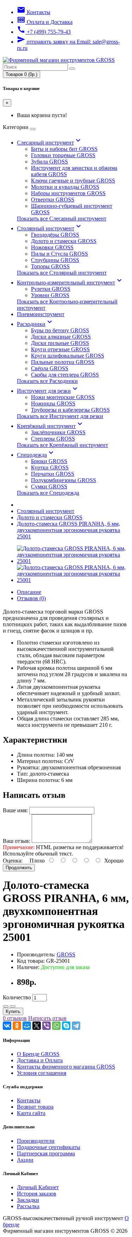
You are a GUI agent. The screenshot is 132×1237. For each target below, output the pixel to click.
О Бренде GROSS (38, 1054)
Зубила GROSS (49, 162)
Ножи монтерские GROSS (63, 397)
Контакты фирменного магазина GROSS (66, 1067)
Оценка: (13, 861)
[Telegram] (76, 1025)
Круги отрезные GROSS (60, 349)
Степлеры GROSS (53, 439)
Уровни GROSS (50, 295)
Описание (29, 592)
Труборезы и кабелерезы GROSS (70, 410)
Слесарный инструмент (49, 143)
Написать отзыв (47, 1018)
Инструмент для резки (48, 391)
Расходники (35, 324)
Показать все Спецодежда (48, 493)
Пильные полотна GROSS (62, 362)
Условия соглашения (41, 1073)
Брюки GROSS (49, 461)
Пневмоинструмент (40, 314)
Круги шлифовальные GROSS (67, 356)
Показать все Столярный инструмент (62, 273)
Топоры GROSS (50, 266)
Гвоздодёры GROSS (55, 235)
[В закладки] (5, 1006)
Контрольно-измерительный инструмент (70, 283)
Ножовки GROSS (52, 247)
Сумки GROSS (49, 486)
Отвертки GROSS (52, 200)
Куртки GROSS (50, 467)
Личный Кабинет (38, 1187)
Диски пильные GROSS (60, 343)
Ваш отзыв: (16, 841)
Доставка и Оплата (40, 1060)
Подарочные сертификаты (48, 1147)
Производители (36, 1141)
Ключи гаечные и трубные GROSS (73, 181)
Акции (25, 1160)
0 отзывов (15, 1018)
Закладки (28, 1200)
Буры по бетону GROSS (60, 330)
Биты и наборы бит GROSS (64, 149)
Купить (13, 1011)
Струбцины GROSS (55, 260)
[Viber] (46, 1025)
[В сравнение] (12, 1006)
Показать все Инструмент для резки (60, 416)
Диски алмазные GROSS (61, 337)
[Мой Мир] (27, 1025)
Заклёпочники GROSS (58, 432)
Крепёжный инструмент (50, 426)
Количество (17, 997)
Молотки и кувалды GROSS (65, 187)
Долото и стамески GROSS (63, 241)
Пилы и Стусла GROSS (59, 254)
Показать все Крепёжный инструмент (62, 445)
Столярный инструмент (50, 228)
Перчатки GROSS (52, 474)
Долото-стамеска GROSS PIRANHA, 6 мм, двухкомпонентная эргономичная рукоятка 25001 (68, 530)
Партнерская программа (46, 1153)
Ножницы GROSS (53, 403)
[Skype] (66, 1025)
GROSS (66, 954)
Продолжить (19, 867)
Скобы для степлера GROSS (65, 375)
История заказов (36, 1194)
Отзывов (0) (31, 598)
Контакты (28, 1100)
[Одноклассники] (17, 1025)
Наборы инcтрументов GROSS (68, 193)
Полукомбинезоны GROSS (63, 480)
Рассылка (28, 1206)
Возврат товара (35, 1107)
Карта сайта (31, 1113)
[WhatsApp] (56, 1025)
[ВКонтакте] (7, 1025)
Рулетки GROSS (50, 289)
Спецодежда (36, 455)
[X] (36, 1025)
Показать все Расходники (47, 381)
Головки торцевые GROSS (63, 155)
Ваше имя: (15, 810)
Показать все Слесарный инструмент (61, 219)
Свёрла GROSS (49, 368)
